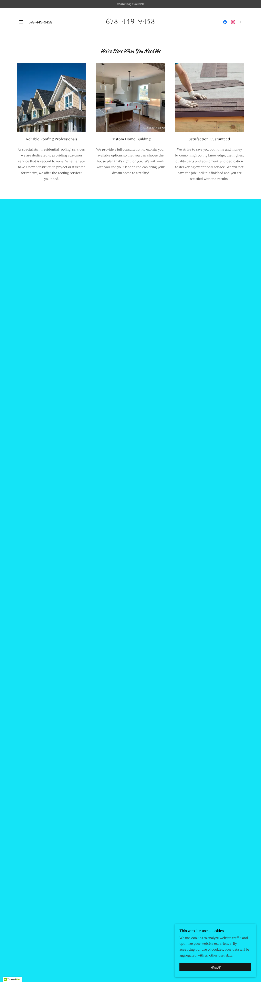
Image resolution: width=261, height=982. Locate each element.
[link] (130, 23)
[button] (21, 22)
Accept (215, 967)
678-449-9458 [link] (40, 22)
